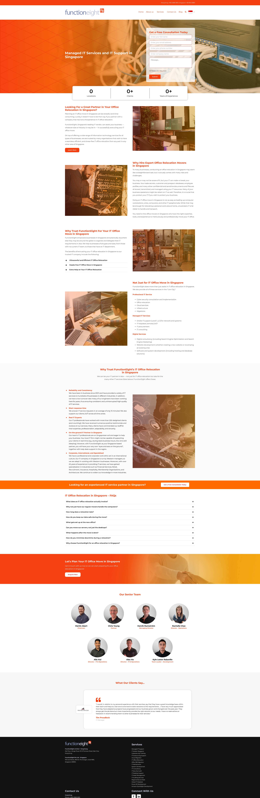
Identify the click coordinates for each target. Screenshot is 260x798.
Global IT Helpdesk (137, 782)
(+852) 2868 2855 (75, 797)
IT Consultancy (136, 768)
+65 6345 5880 (190, 2)
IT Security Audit (137, 771)
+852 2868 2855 (173, 2)
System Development (138, 766)
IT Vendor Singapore (138, 751)
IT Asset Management (138, 775)
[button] (96, 260)
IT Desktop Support (138, 773)
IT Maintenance (136, 764)
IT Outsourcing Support (139, 755)
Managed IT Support (138, 749)
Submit (155, 77)
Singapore (182, 2)
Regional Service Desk (138, 779)
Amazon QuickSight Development (142, 786)
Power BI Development (139, 784)
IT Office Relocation (138, 760)
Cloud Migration (136, 757)
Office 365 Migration (138, 762)
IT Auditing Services (138, 777)
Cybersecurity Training (138, 753)
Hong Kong (164, 2)
